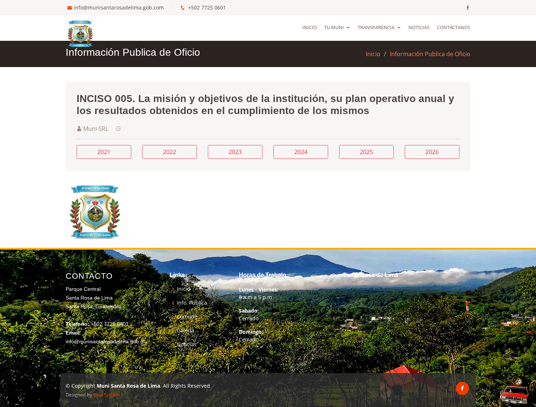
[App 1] (95, 211)
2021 (103, 152)
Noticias (419, 27)
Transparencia (376, 27)
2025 (366, 152)
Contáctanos (453, 27)
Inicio (309, 27)
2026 (432, 152)
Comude (187, 316)
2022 (169, 152)
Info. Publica (192, 302)
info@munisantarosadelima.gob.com (119, 7)
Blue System (106, 394)
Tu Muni (334, 27)
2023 (235, 152)
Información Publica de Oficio (430, 54)
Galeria (185, 330)
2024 (300, 152)
